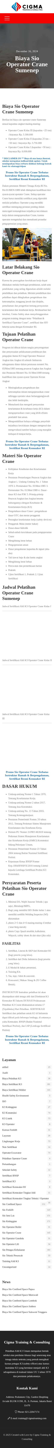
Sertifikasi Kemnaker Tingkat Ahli (18, 1192)
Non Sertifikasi (9, 1147)
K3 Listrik (7, 1118)
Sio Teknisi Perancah (12, 1255)
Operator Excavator (11, 1152)
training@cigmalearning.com (32, 1418)
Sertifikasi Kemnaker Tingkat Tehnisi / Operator (25, 1198)
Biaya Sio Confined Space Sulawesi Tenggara (24, 1312)
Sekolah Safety (9, 1170)
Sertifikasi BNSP (10, 1175)
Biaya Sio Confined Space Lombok (19, 1300)
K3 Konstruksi (9, 1113)
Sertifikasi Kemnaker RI (14, 1187)
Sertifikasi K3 (9, 1181)
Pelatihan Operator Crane (14, 1158)
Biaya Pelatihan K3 (11, 1078)
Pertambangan (9, 1164)
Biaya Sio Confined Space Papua (18, 1289)
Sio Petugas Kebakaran (13, 1250)
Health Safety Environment (15, 1095)
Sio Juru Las (8, 1215)
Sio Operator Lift (10, 1244)
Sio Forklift (7, 1210)
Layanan (6, 1135)
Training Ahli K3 (10, 1261)
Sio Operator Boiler (11, 1227)
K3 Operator (8, 1124)
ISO (4, 1101)
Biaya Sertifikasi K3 (12, 1084)
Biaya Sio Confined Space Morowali (20, 1295)
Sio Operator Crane (11, 1232)
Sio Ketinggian (9, 1221)
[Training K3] (27, 6)
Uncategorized (9, 1267)
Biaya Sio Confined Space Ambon (19, 1306)
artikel (5, 1067)
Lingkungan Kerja (11, 1141)
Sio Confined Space (12, 1204)
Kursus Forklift (9, 1130)
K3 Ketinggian (9, 1107)
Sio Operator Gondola (13, 1238)
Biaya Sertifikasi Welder (14, 1090)
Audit (5, 1073)
